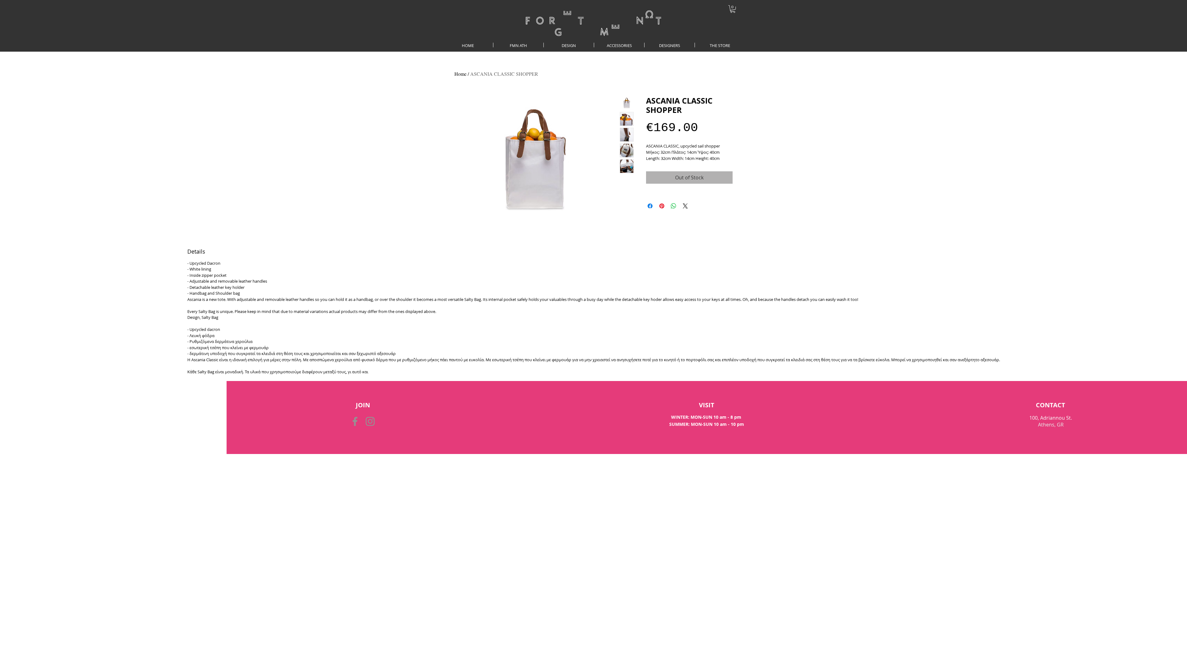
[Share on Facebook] (650, 206)
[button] (732, 9)
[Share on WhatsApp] (673, 206)
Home (460, 74)
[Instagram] (370, 421)
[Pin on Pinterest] (662, 206)
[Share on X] (685, 206)
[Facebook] (355, 421)
